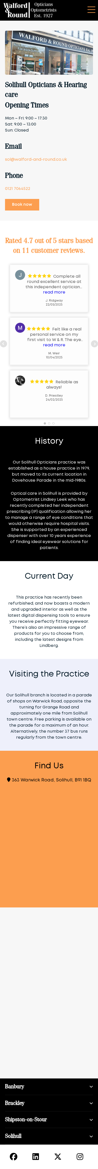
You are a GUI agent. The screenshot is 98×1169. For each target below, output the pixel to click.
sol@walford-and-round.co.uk (36, 159)
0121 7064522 (17, 189)
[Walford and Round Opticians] (30, 10)
